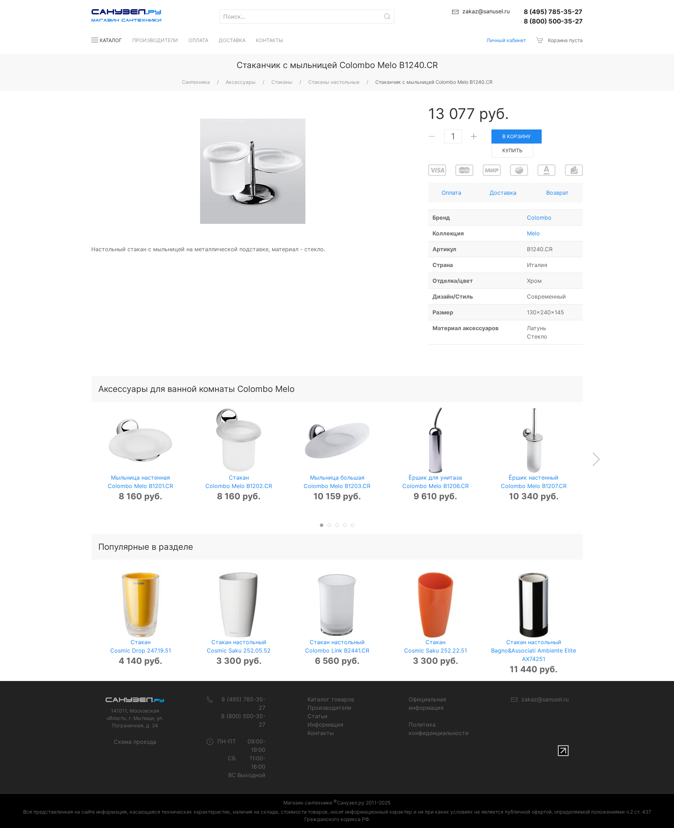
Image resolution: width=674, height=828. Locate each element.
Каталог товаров (331, 699)
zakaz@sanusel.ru (543, 699)
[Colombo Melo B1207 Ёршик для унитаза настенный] (534, 440)
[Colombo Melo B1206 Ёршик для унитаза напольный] (435, 440)
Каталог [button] (111, 40)
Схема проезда (135, 741)
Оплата (198, 40)
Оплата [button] (451, 192)
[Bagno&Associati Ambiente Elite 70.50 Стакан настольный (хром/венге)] (534, 605)
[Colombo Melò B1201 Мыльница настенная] (140, 440)
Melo (533, 233)
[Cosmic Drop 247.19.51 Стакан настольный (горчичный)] (140, 605)
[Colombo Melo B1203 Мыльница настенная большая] (337, 440)
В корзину (516, 136)
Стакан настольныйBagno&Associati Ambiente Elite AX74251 (533, 650)
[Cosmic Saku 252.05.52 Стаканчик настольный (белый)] (239, 605)
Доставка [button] (503, 192)
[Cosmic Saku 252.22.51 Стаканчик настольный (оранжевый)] (435, 605)
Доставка (232, 40)
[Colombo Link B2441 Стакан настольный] (337, 605)
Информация (325, 724)
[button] (596, 459)
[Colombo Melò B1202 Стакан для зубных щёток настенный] (239, 440)
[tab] (321, 525)
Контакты (269, 40)
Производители (155, 40)
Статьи (318, 716)
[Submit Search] (387, 16)
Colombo (539, 217)
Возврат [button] (557, 192)
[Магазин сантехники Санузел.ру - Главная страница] (119, 16)
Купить (512, 150)
